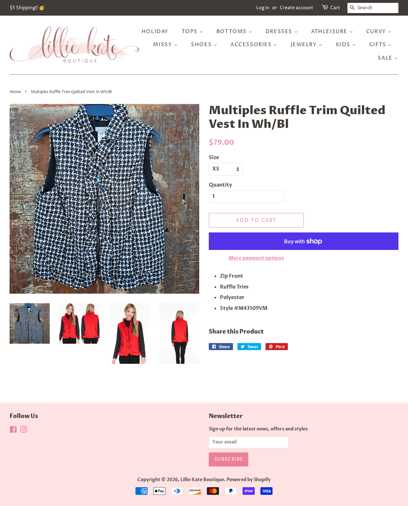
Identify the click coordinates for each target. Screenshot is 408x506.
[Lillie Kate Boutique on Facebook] (13, 431)
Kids (344, 44)
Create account (296, 8)
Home (15, 92)
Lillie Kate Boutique (202, 480)
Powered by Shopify (249, 480)
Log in (262, 8)
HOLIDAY (155, 31)
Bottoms (232, 31)
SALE (386, 58)
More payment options (256, 258)
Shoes (202, 44)
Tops (191, 31)
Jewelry (305, 44)
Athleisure (330, 31)
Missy (163, 44)
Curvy (377, 31)
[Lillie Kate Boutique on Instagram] (23, 431)
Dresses (280, 31)
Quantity (220, 184)
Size (214, 157)
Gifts (378, 44)
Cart (335, 8)
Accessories (251, 44)
